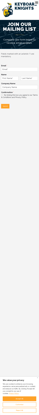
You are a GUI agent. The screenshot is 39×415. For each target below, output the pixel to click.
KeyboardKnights (26, 6)
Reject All (19, 410)
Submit (5, 106)
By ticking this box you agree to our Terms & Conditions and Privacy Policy (19, 96)
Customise (19, 404)
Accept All (19, 399)
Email (4, 66)
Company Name (8, 84)
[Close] (37, 377)
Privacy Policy (14, 393)
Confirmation (7, 92)
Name (3, 75)
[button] (36, 2)
